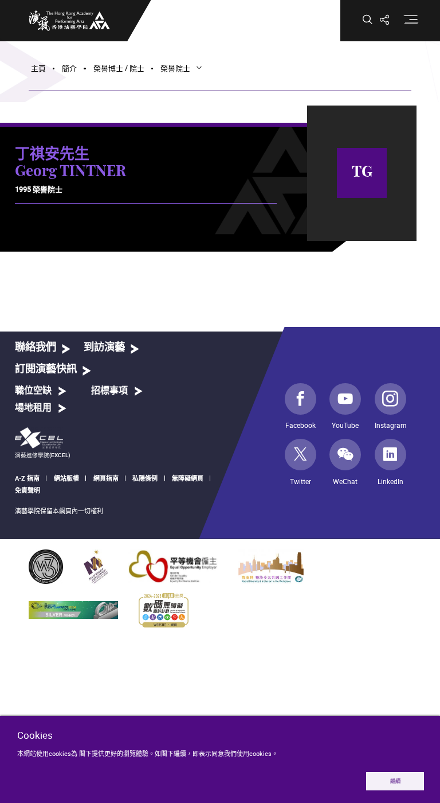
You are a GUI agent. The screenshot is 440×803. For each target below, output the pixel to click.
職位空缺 (33, 390)
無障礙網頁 (187, 478)
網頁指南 (106, 478)
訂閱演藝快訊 (46, 369)
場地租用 (33, 407)
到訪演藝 (104, 347)
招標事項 (109, 390)
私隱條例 (145, 478)
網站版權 (66, 478)
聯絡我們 (35, 347)
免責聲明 (27, 490)
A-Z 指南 (27, 478)
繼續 (395, 781)
